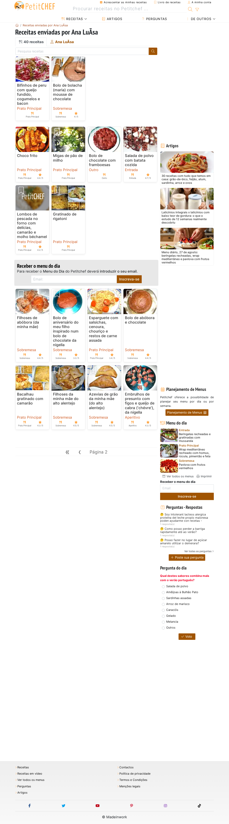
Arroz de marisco (178, 604)
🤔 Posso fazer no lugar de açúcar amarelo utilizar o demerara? (183, 542)
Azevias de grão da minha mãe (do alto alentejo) (103, 401)
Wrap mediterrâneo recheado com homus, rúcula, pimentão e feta (194, 453)
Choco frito (27, 155)
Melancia (172, 621)
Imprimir (206, 476)
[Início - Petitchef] (17, 25)
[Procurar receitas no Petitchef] (190, 9)
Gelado (171, 615)
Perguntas (156, 19)
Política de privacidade (134, 773)
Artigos (114, 19)
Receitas (74, 19)
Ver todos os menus (180, 476)
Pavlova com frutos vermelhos (192, 466)
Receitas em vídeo (29, 773)
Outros (170, 627)
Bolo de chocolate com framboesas (102, 160)
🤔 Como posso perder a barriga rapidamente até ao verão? (182, 530)
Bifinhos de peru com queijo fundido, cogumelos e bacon (31, 94)
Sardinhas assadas (178, 598)
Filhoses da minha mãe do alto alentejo (66, 398)
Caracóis (172, 610)
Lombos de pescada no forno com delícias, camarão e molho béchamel (32, 225)
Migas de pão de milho (68, 157)
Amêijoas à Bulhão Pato (182, 592)
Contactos (126, 767)
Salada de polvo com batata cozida (139, 160)
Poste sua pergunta (189, 557)
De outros (200, 19)
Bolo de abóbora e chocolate (140, 320)
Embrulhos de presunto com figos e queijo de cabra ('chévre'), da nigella (139, 403)
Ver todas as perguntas (197, 551)
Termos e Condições (133, 780)
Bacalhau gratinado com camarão (30, 398)
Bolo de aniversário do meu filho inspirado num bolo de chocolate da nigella (66, 331)
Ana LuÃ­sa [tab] (64, 42)
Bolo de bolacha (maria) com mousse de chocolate (67, 92)
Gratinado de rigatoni (64, 216)
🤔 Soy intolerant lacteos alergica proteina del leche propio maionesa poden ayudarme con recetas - (184, 517)
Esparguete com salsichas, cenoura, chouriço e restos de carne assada (103, 329)
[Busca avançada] (197, 10)
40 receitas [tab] (33, 42)
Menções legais (129, 786)
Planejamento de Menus (185, 412)
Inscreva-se (129, 279)
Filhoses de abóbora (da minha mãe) (28, 322)
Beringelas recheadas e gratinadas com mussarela (195, 437)
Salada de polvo (177, 586)
